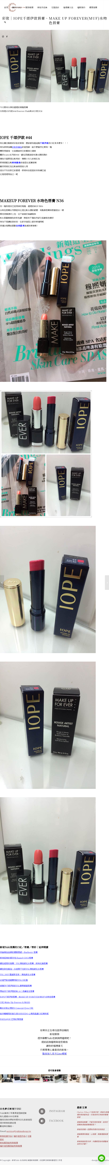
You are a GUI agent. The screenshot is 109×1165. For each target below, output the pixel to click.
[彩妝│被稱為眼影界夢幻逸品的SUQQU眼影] (6, 1078)
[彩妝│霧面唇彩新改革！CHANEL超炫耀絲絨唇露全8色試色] (34, 1078)
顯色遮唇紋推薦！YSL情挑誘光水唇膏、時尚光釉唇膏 (24, 963)
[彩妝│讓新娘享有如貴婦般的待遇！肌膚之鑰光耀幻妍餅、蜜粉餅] (61, 1078)
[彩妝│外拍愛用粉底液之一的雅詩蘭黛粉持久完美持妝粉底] (88, 1078)
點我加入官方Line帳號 (54, 1053)
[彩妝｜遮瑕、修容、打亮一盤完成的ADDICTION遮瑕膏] (74, 1078)
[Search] (5, 22)
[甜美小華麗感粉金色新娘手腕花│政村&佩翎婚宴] (2, 582)
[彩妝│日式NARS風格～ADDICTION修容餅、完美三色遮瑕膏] (102, 1078)
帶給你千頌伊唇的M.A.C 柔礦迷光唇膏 (17, 991)
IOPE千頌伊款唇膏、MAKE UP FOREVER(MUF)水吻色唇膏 (27, 996)
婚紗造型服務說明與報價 (11, 1145)
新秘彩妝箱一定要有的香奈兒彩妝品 (91, 1129)
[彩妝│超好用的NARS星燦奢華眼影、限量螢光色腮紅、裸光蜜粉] (47, 1078)
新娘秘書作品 (6, 1136)
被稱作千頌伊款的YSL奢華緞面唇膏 (16, 985)
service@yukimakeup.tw (19, 1131)
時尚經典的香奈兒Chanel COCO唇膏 (16, 957)
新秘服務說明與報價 (9, 1142)
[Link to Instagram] (3, 36)
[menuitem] (6, 7)
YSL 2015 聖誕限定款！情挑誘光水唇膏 (17, 974)
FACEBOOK (56, 1120)
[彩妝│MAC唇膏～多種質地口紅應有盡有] (20, 1078)
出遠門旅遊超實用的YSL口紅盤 (14, 980)
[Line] (101, 1158)
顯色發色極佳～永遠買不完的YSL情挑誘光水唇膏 (22, 968)
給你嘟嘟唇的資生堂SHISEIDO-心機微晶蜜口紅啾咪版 (24, 1013)
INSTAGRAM (57, 1111)
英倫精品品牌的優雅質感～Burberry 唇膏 (19, 952)
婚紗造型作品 (20, 1136)
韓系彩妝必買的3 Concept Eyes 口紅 (16, 1008)
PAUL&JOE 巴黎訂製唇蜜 (11, 1019)
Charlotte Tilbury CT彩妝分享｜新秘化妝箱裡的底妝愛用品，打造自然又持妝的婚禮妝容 (93, 1114)
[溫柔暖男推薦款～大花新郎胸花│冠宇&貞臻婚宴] (107, 582)
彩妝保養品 (17, 147)
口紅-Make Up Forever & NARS (15, 1002)
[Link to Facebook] (7, 36)
